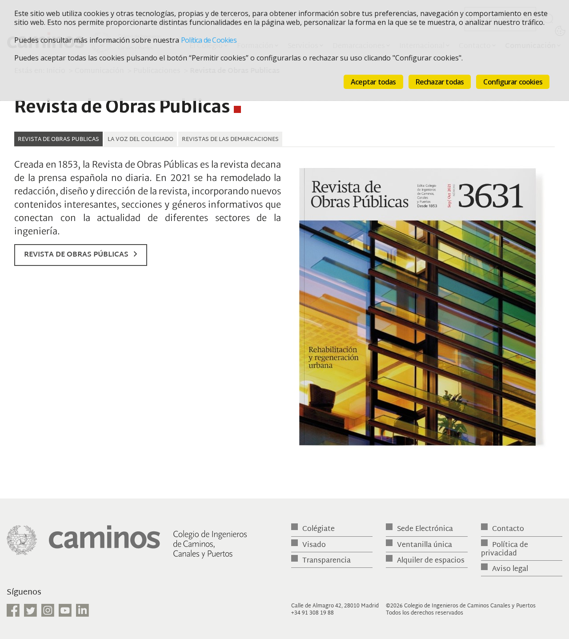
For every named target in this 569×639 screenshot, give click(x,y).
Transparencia (326, 561)
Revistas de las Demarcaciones (230, 139)
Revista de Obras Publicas (58, 139)
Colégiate (318, 529)
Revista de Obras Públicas (76, 255)
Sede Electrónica (425, 529)
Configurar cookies (512, 82)
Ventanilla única (424, 545)
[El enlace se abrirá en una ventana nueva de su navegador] (422, 309)
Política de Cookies (208, 40)
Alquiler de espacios (431, 561)
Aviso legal (510, 569)
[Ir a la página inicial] (127, 546)
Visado (314, 545)
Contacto (508, 529)
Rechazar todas (440, 82)
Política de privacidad (504, 549)
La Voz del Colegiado (140, 139)
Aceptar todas (373, 82)
